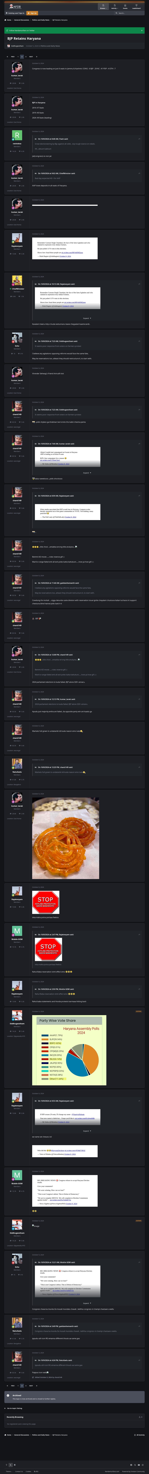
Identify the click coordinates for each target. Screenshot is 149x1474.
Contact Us (19, 1471)
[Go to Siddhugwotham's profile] (8, 46)
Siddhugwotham (17, 46)
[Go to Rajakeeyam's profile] (17, 238)
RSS (36, 1471)
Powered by (133, 1471)
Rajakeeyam (17, 246)
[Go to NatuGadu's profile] (17, 764)
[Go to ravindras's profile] (17, 135)
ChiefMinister (65, 173)
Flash (61, 139)
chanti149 (17, 414)
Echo (17, 346)
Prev (13, 57)
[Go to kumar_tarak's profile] (17, 67)
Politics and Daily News (50, 46)
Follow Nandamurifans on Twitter (21, 30)
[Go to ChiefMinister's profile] (17, 280)
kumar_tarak (17, 75)
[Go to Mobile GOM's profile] (17, 931)
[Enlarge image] (48, 949)
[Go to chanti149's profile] (17, 406)
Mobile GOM (17, 939)
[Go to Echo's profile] (17, 338)
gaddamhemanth (67, 583)
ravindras (17, 143)
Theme (8, 1471)
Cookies (28, 1471)
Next (31, 57)
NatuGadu (17, 772)
